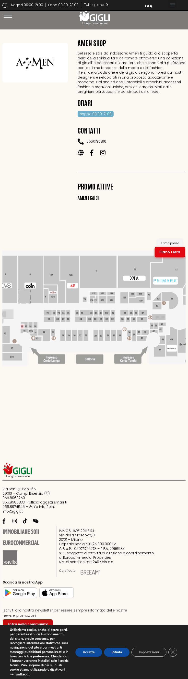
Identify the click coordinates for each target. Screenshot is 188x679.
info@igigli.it (12, 511)
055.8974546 (13, 506)
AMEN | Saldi (88, 197)
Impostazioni (149, 652)
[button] (173, 4)
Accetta (89, 652)
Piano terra (169, 251)
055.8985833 (13, 502)
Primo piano (170, 243)
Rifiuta (116, 652)
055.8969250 (13, 497)
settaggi (23, 674)
